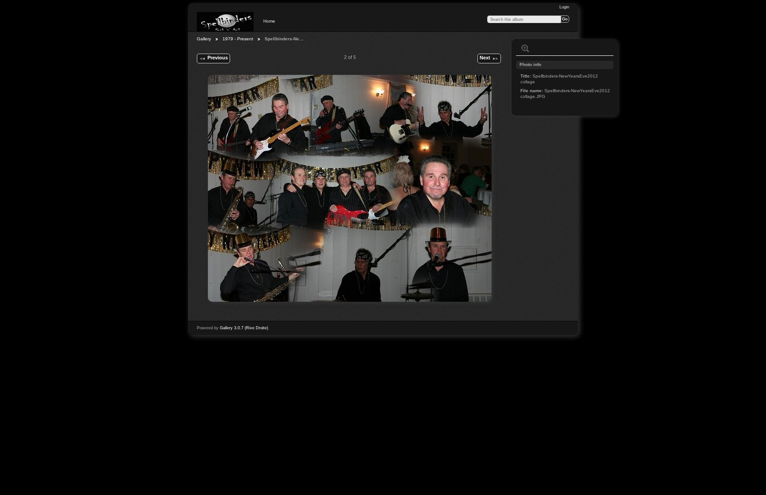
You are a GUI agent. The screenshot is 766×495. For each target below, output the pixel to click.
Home (269, 21)
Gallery (204, 38)
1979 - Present (238, 38)
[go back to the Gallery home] (225, 21)
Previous (217, 57)
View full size (525, 48)
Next (485, 57)
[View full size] (350, 188)
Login (564, 7)
